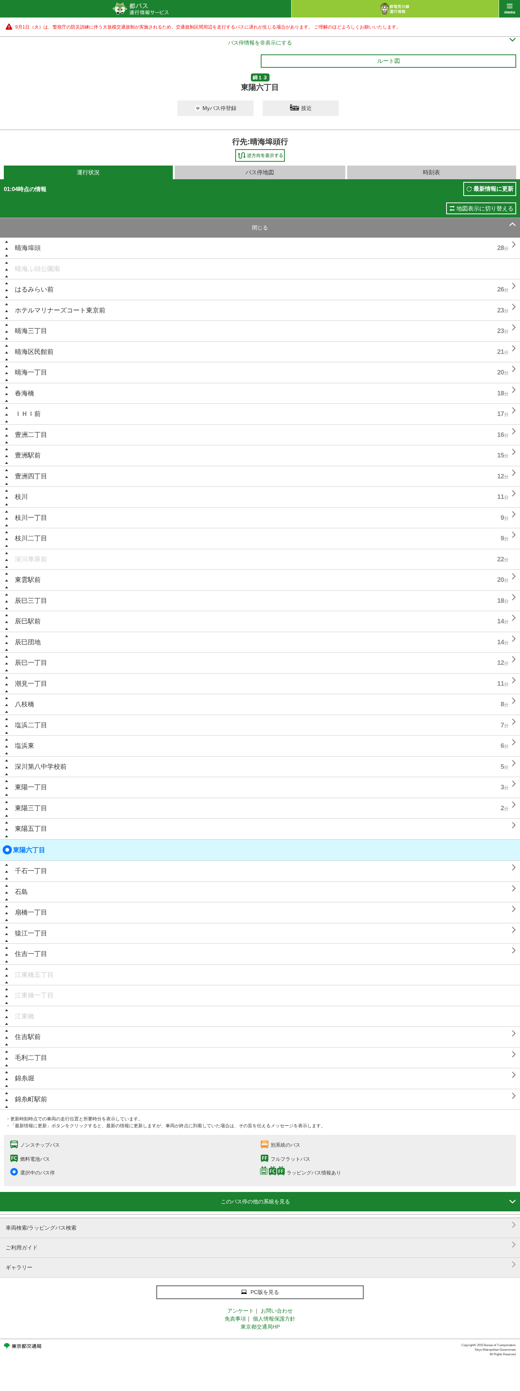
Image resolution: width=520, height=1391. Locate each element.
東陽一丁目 (31, 787)
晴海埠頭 (28, 248)
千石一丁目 (31, 871)
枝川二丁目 (31, 538)
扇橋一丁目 (31, 912)
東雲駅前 (28, 579)
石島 (21, 891)
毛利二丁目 (31, 1057)
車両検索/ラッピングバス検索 (261, 1225)
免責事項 (235, 1319)
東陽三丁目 (31, 808)
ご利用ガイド (261, 1244)
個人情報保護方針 (274, 1319)
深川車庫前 (31, 559)
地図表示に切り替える (485, 208)
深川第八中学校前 (41, 766)
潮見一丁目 (31, 683)
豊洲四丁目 (31, 476)
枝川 (21, 496)
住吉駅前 (28, 1036)
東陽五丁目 (31, 828)
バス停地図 (260, 172)
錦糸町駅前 (31, 1099)
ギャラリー (261, 1264)
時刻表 (431, 172)
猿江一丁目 (31, 933)
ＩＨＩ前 (28, 413)
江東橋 (24, 1016)
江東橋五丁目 (34, 974)
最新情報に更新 (494, 188)
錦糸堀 (24, 1078)
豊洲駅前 (28, 455)
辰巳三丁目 (31, 600)
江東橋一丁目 (34, 995)
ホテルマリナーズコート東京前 (60, 310)
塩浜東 (24, 745)
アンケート (240, 1311)
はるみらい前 (34, 289)
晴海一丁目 (31, 372)
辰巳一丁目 (31, 662)
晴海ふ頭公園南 (37, 268)
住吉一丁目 (31, 954)
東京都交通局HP (260, 1327)
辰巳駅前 (28, 621)
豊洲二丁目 (31, 434)
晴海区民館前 (34, 351)
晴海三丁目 (31, 331)
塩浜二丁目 (31, 725)
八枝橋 (24, 704)
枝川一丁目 (31, 517)
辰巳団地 (28, 642)
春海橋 (24, 393)
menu (509, 9)
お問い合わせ (277, 1311)
